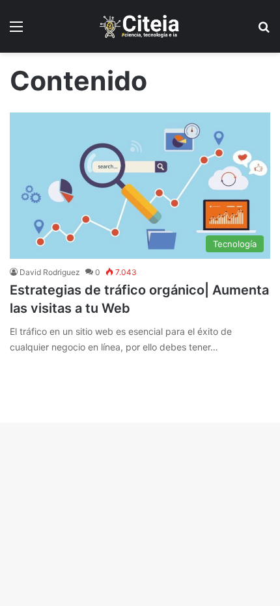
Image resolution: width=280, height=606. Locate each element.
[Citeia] (140, 26)
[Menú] (16, 31)
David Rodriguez (50, 272)
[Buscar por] (263, 31)
